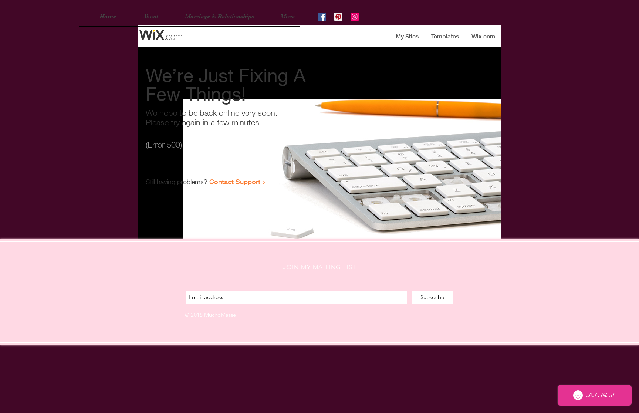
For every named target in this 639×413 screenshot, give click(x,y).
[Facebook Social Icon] (322, 17)
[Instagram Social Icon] (355, 17)
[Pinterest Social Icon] (338, 17)
